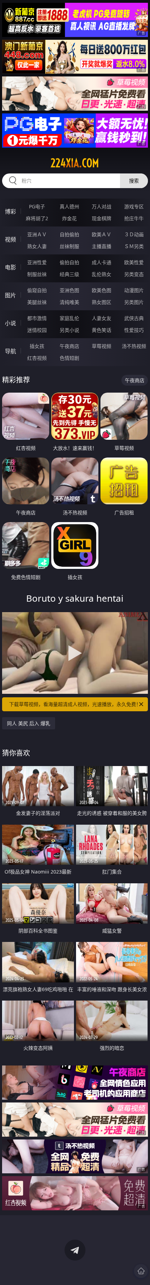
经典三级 (69, 274)
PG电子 (37, 206)
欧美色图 (101, 290)
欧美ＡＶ (101, 234)
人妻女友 (101, 318)
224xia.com (75, 163)
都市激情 (37, 318)
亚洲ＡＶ (37, 234)
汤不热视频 (134, 346)
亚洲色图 (69, 290)
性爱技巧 (134, 330)
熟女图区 (101, 302)
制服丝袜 (37, 274)
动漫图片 (134, 290)
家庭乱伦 (69, 318)
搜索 (134, 180)
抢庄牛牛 (134, 218)
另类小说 (69, 330)
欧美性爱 (134, 262)
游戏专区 (134, 206)
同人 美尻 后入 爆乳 (28, 723)
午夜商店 (69, 346)
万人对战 (101, 206)
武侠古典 (134, 318)
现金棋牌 (101, 218)
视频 (10, 239)
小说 (10, 323)
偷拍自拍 (69, 262)
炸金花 (69, 218)
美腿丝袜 (37, 302)
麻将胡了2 (37, 218)
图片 (10, 295)
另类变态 (134, 274)
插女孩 (37, 346)
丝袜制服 (69, 246)
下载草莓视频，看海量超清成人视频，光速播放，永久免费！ (75, 704)
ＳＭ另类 (134, 246)
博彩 (10, 211)
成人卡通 (101, 262)
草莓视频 (101, 346)
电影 (10, 267)
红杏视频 (37, 358)
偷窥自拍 (37, 290)
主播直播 (101, 246)
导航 (10, 351)
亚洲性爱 (37, 262)
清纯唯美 (69, 302)
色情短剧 (69, 358)
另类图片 (134, 302)
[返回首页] (141, 1271)
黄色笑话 (101, 330)
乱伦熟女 (101, 274)
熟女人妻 (37, 246)
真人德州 (69, 206)
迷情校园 (37, 330)
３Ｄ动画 (134, 234)
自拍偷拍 (69, 234)
